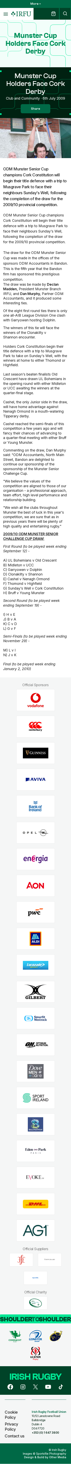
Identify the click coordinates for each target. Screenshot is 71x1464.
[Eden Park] (35, 1151)
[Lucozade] (35, 965)
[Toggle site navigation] (5, 14)
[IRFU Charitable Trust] (35, 1303)
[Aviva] (35, 779)
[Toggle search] (65, 14)
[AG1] (35, 1230)
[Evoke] (35, 1177)
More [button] (34, 4)
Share (35, 108)
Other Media (57, 1457)
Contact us (14, 1436)
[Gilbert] (35, 992)
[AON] (35, 886)
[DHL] (35, 1204)
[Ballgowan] (35, 1124)
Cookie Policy (11, 1415)
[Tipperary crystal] (49, 1259)
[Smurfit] (35, 1018)
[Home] (21, 14)
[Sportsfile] (35, 1278)
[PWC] (35, 912)
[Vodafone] (35, 700)
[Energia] (35, 859)
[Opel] (35, 832)
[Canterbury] (35, 726)
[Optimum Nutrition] (35, 1045)
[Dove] (35, 1071)
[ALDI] (35, 939)
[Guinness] (35, 753)
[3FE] (21, 1259)
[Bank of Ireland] (35, 806)
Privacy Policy (11, 1427)
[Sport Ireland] (35, 1098)
